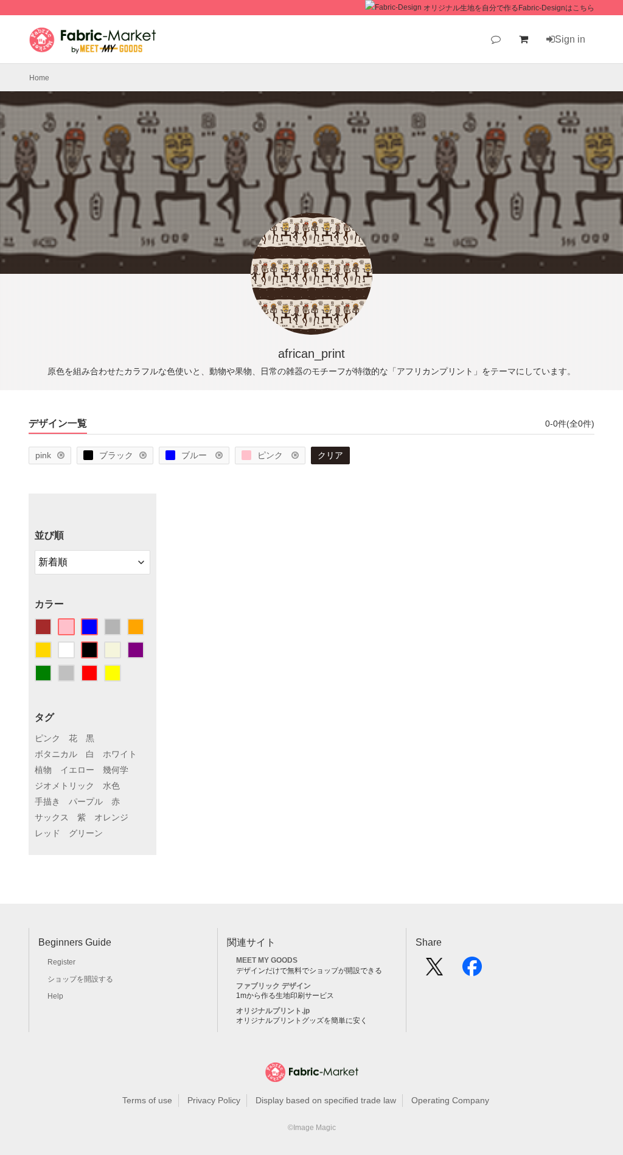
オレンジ (111, 817)
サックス (52, 817)
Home (39, 78)
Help (55, 996)
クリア (330, 455)
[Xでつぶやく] (434, 970)
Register (61, 962)
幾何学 (115, 770)
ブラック (116, 455)
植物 (43, 770)
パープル (86, 801)
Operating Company (450, 1100)
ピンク (271, 455)
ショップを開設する (80, 979)
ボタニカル (56, 754)
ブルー (195, 455)
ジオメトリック (64, 785)
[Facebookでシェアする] (472, 970)
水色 (111, 785)
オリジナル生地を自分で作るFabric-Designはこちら (508, 8)
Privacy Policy (213, 1100)
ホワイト (120, 754)
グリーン (86, 833)
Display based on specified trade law (326, 1100)
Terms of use (147, 1100)
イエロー (77, 770)
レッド (47, 833)
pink (43, 455)
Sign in (570, 39)
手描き (47, 801)
